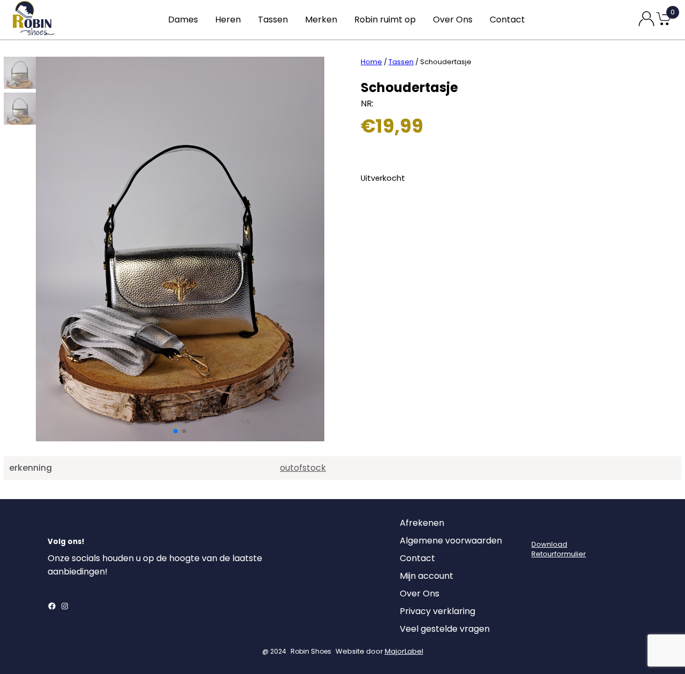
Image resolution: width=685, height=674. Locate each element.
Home (371, 62)
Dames (183, 19)
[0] (663, 24)
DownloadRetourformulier (558, 549)
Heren (228, 19)
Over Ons (453, 19)
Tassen (273, 19)
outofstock (303, 468)
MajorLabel (404, 651)
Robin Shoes (311, 651)
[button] (175, 431)
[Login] (541, 525)
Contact (507, 19)
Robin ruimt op (385, 19)
